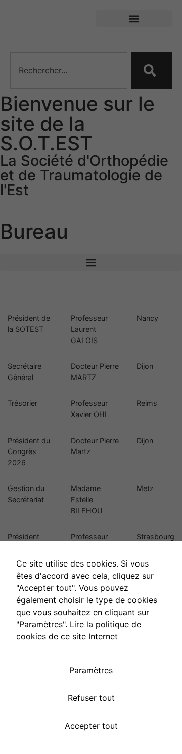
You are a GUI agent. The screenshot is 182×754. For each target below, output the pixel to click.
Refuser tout (91, 698)
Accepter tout (91, 726)
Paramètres (91, 670)
